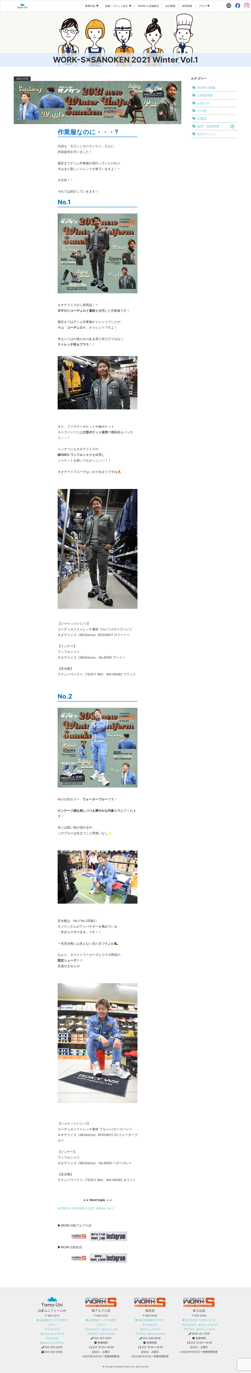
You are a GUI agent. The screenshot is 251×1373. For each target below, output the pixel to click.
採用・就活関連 (208, 126)
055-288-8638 (152, 1338)
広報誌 (201, 118)
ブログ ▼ (204, 6)
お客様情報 (205, 95)
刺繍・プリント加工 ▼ (118, 6)
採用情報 (187, 6)
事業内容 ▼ (92, 6)
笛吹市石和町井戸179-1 (151, 1320)
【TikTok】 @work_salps (100, 1333)
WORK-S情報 (206, 88)
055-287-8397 (102, 1338)
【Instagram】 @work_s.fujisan (199, 1324)
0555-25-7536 (201, 1333)
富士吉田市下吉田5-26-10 (200, 1320)
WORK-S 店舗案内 (148, 6)
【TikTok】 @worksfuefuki (150, 1333)
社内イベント (206, 134)
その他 (201, 111)
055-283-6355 (54, 1347)
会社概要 (170, 6)
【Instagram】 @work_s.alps (101, 1329)
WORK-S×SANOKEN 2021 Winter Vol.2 (86, 1208)
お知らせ (203, 103)
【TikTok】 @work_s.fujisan (199, 1329)
